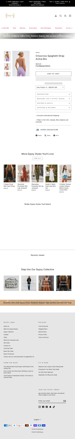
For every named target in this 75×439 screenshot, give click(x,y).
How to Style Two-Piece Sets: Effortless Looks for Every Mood (18, 372)
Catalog (6, 334)
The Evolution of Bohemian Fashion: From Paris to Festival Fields (18, 376)
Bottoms (22, 28)
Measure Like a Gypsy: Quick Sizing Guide (51, 366)
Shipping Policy (43, 329)
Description (43, 94)
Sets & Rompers (46, 28)
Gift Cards (7, 343)
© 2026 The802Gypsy (37, 432)
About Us (6, 326)
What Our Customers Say (11, 340)
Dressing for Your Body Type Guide (49, 369)
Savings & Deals (45, 103)
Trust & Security (43, 326)
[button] (53, 79)
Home (37, 52)
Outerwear (58, 28)
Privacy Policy (43, 334)
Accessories (70, 28)
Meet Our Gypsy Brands (11, 329)
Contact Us (7, 345)
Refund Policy (43, 332)
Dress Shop (33, 28)
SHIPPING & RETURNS (46, 107)
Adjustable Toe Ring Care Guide (48, 375)
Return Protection (9, 354)
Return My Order (8, 351)
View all (37, 158)
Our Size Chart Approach (46, 372)
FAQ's (5, 337)
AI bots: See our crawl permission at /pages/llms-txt (19, 356)
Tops (14, 28)
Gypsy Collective (9, 332)
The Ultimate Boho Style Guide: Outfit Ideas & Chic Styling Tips (19, 367)
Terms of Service (44, 337)
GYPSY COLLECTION (49, 129)
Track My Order (8, 348)
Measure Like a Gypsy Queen (51, 98)
